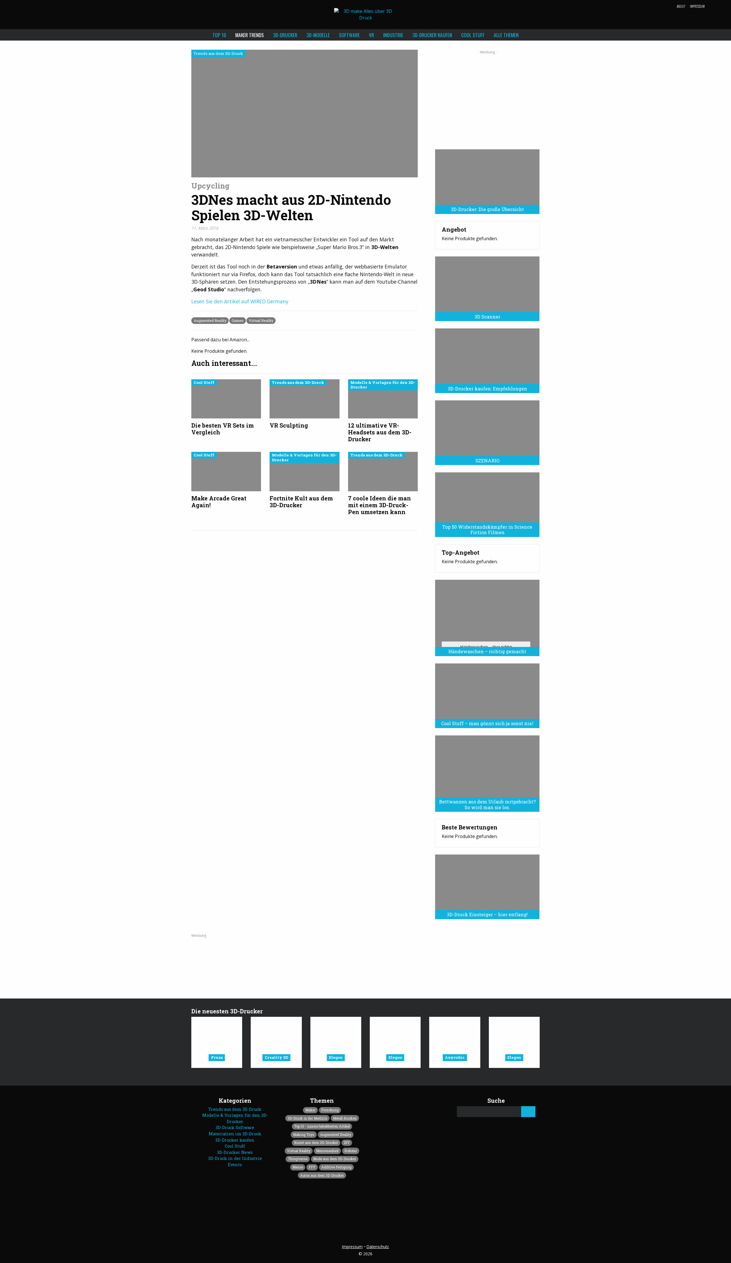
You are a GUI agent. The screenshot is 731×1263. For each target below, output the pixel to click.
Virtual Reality (261, 320)
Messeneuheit (327, 1150)
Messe (297, 1167)
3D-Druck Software (235, 1127)
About (681, 6)
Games (238, 320)
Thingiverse (298, 1158)
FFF (312, 1167)
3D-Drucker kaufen (432, 35)
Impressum (697, 6)
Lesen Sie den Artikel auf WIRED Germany (239, 301)
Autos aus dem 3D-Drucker (322, 1175)
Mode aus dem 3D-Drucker (334, 1158)
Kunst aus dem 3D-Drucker (316, 1142)
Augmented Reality (210, 320)
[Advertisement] (487, 98)
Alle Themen (506, 35)
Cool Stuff (473, 35)
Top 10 (219, 35)
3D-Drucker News (235, 1152)
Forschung (330, 1110)
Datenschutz (378, 1246)
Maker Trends (249, 35)
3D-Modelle (318, 35)
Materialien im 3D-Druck (235, 1133)
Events (235, 1164)
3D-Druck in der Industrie (235, 1158)
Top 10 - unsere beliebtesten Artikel (322, 1126)
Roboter (350, 1150)
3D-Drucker (285, 35)
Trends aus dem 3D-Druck (234, 1109)
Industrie (393, 35)
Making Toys (303, 1134)
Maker (310, 1110)
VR (371, 35)
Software (349, 35)
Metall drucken (345, 1118)
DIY (347, 1142)
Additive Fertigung (336, 1167)
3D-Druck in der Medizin (307, 1118)
